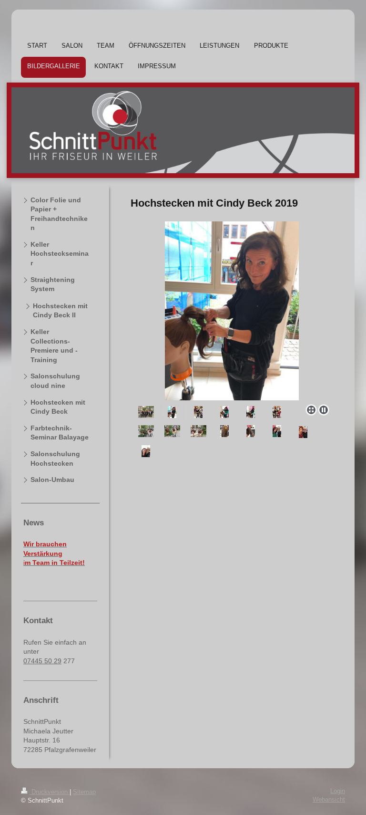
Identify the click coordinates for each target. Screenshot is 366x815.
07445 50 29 (42, 661)
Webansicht (329, 799)
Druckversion (50, 792)
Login (337, 791)
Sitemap (84, 792)
